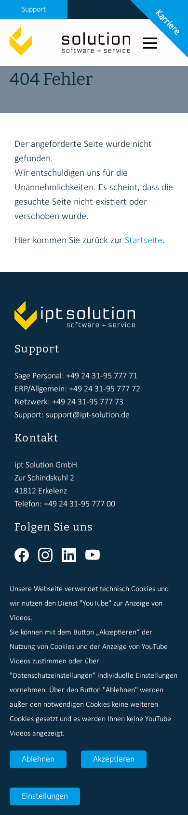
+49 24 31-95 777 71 (101, 376)
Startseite (143, 241)
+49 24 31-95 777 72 (104, 389)
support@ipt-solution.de (88, 415)
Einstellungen (45, 796)
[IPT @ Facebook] (26, 560)
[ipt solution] (70, 54)
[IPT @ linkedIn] (73, 560)
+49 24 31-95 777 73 (87, 402)
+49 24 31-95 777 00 (79, 504)
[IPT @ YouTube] (96, 560)
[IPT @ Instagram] (50, 560)
